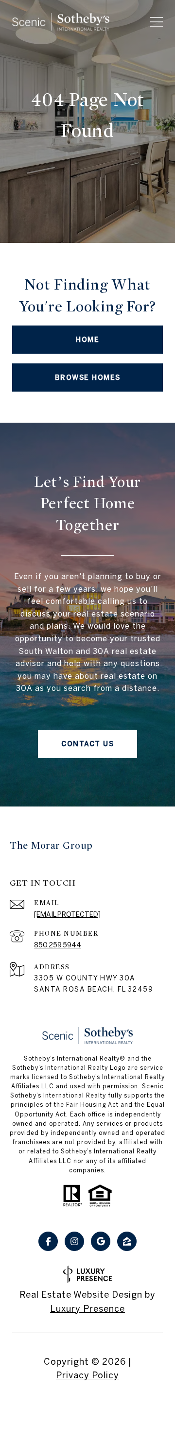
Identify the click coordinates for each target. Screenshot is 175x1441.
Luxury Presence (87, 1309)
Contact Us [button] (87, 744)
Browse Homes (88, 377)
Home (87, 339)
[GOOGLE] (100, 1241)
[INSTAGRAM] (74, 1241)
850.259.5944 (57, 945)
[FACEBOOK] (48, 1241)
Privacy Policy (87, 1375)
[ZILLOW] (127, 1241)
